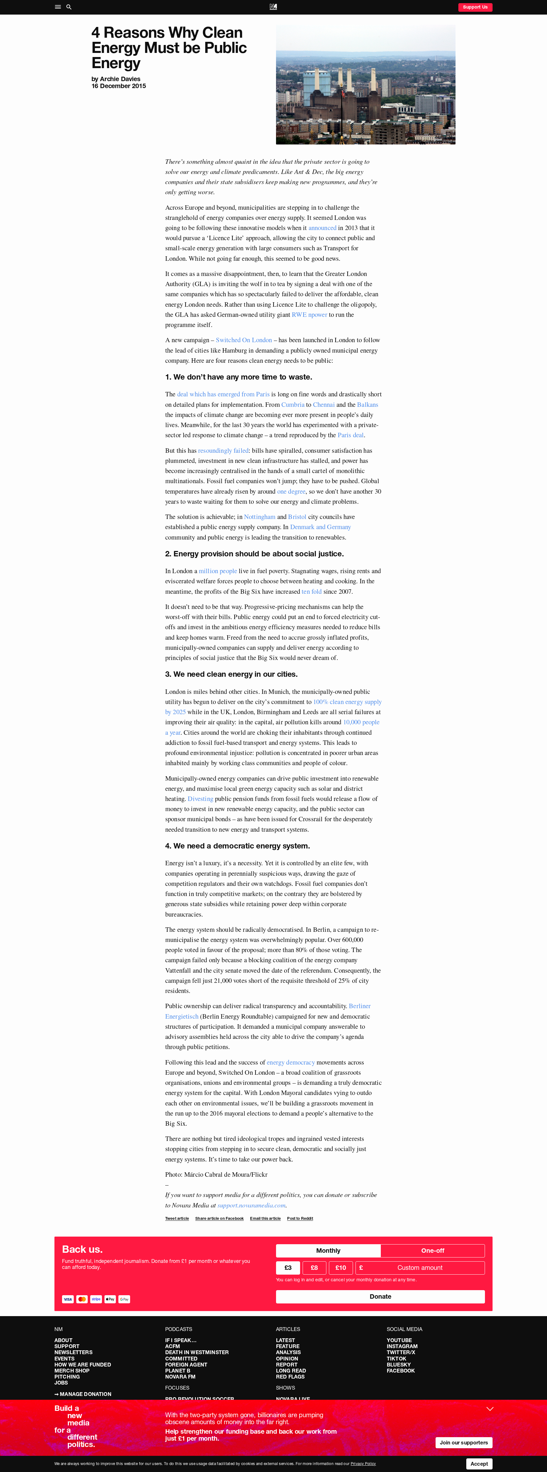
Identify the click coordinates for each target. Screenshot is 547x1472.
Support (66, 1346)
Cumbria (292, 404)
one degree (291, 491)
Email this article (265, 1218)
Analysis (288, 1352)
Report (287, 1364)
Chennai (323, 404)
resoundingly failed (222, 450)
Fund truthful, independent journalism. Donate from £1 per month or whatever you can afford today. (156, 1264)
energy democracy (290, 1062)
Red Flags (290, 1376)
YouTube (399, 1340)
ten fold (311, 591)
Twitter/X (401, 1352)
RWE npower (308, 314)
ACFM (172, 1346)
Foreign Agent (186, 1364)
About (63, 1340)
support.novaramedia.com (251, 1204)
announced (321, 227)
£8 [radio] (314, 1267)
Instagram (402, 1346)
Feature (287, 1346)
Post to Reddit (300, 1218)
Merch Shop (72, 1370)
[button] (59, 7)
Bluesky (399, 1364)
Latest (285, 1340)
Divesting (199, 798)
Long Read (291, 1370)
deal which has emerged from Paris (223, 393)
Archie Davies (120, 79)
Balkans (366, 404)
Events (64, 1358)
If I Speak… (181, 1340)
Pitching (67, 1376)
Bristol (296, 516)
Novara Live (293, 1399)
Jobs (61, 1382)
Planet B (177, 1370)
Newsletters (73, 1352)
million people (217, 570)
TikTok (396, 1358)
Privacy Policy (363, 1463)
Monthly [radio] (328, 1250)
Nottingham (259, 516)
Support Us (475, 7)
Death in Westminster (197, 1352)
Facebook (401, 1370)
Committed (181, 1358)
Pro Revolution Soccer (199, 1399)
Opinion (287, 1358)
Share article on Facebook (219, 1218)
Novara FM (180, 1376)
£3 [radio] (288, 1267)
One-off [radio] (432, 1250)
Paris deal (350, 434)
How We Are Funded (82, 1364)
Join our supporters (464, 1442)
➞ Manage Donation (82, 1394)
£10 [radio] (341, 1267)
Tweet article (177, 1218)
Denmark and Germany (319, 526)
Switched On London (244, 339)
